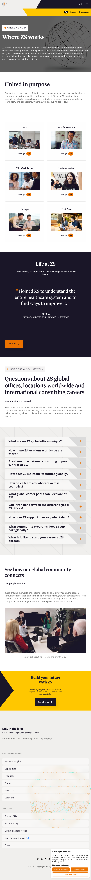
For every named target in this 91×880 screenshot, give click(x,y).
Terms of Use (11, 816)
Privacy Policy (11, 823)
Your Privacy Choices (15, 838)
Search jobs (43, 702)
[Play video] (45, 630)
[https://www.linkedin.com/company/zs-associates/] (45, 859)
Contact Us (10, 845)
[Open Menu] (87, 4)
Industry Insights (13, 761)
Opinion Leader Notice (16, 830)
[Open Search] (80, 4)
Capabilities (10, 768)
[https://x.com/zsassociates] (37, 859)
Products (9, 775)
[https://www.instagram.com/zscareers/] (41, 859)
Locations (9, 797)
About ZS (9, 790)
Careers (8, 783)
